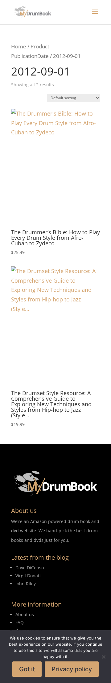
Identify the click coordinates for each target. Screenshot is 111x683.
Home (18, 46)
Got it (27, 669)
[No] (103, 657)
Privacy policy (71, 669)
